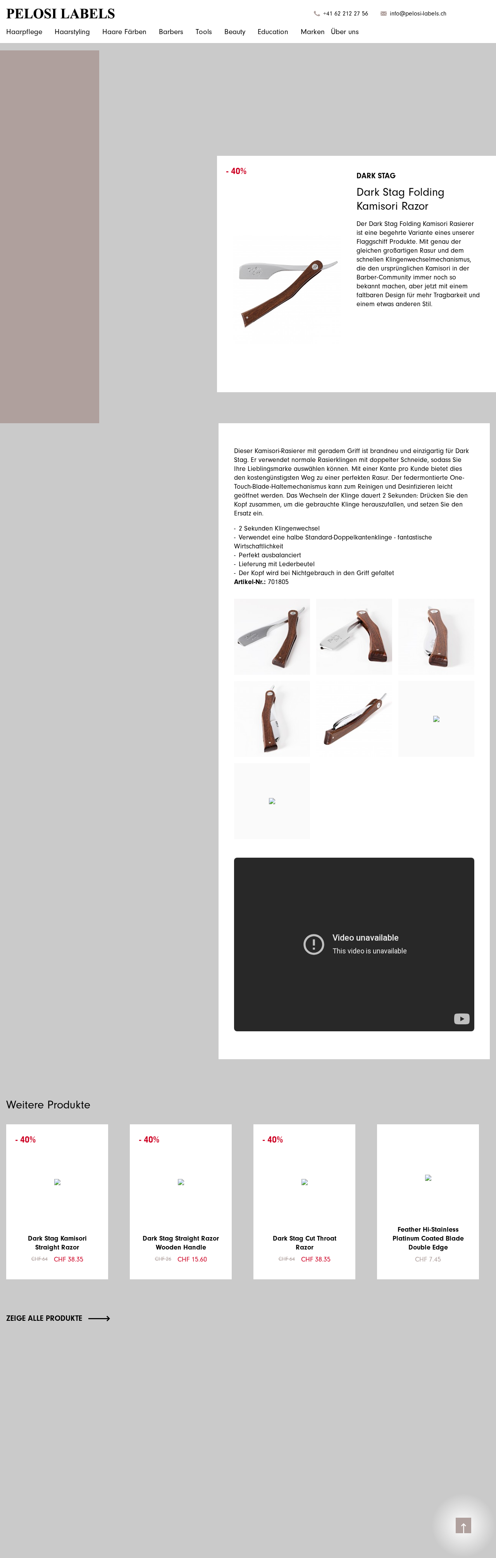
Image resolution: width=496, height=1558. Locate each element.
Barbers (171, 32)
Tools (204, 32)
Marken (313, 32)
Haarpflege (24, 32)
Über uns (345, 32)
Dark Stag (376, 175)
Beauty (234, 32)
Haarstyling (72, 32)
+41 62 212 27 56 (345, 13)
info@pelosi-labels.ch (418, 13)
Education (273, 32)
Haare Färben (124, 32)
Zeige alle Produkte (44, 1318)
